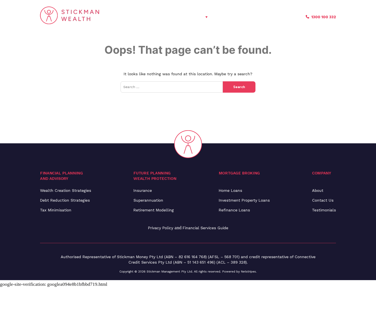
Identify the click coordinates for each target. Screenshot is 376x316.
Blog (234, 17)
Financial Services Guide (205, 228)
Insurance (142, 190)
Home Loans (230, 190)
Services (196, 17)
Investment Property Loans (244, 200)
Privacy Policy (161, 228)
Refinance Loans (234, 210)
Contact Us (323, 200)
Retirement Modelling (153, 210)
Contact (284, 17)
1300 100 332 (323, 17)
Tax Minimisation (55, 210)
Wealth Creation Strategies (65, 190)
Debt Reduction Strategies (65, 200)
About (216, 17)
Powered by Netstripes (239, 271)
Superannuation (148, 200)
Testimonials (257, 17)
